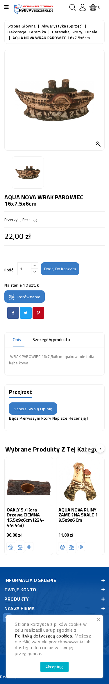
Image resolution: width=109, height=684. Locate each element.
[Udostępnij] (13, 313)
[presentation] (89, 448)
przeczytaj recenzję (20, 220)
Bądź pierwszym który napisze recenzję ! (48, 418)
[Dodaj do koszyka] (11, 546)
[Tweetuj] (26, 313)
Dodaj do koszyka (60, 269)
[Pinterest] (38, 313)
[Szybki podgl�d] (29, 546)
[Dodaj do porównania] (20, 546)
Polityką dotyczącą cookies (43, 635)
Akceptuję (54, 667)
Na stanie (13, 285)
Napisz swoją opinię (33, 409)
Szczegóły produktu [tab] (51, 339)
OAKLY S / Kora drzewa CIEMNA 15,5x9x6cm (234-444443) (25, 517)
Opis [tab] (17, 339)
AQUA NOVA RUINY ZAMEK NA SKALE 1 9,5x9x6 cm (78, 514)
